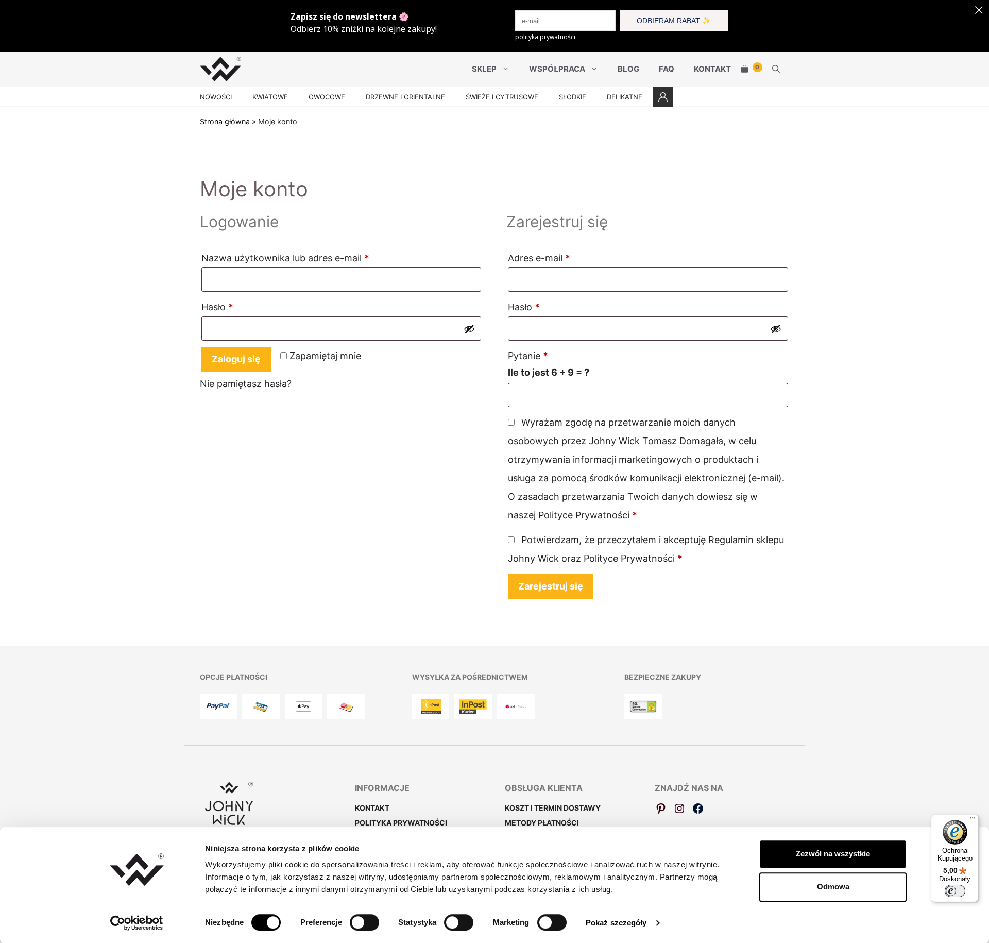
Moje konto (663, 97)
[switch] (364, 922)
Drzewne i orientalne (405, 97)
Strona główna (225, 121)
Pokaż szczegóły (616, 922)
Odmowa (833, 886)
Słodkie (572, 97)
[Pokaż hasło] (469, 328)
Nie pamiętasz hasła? (246, 383)
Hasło (241, 306)
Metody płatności (542, 822)
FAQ (666, 69)
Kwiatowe (270, 97)
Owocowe (327, 97)
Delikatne (624, 97)
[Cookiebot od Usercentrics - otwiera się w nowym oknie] (137, 923)
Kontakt (712, 69)
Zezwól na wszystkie (833, 853)
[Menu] (972, 820)
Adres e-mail (563, 257)
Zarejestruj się (550, 586)
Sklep (484, 69)
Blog (628, 69)
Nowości (216, 97)
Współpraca (557, 69)
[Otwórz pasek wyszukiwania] (776, 69)
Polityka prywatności (401, 822)
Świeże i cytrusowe (502, 97)
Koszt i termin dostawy (553, 807)
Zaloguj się (236, 358)
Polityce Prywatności (583, 515)
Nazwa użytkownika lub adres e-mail (309, 257)
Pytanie (528, 355)
